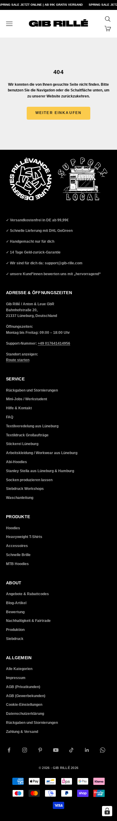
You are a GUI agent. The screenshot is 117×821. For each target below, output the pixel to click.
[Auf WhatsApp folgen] (103, 750)
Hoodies (13, 528)
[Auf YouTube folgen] (56, 750)
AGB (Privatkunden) (23, 687)
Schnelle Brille (18, 555)
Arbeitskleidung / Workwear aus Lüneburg (41, 453)
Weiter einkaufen (58, 113)
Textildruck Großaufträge (27, 435)
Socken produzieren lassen (29, 480)
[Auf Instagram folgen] (25, 750)
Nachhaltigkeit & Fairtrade (28, 621)
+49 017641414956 (54, 343)
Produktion (15, 630)
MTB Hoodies (17, 564)
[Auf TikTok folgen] (71, 750)
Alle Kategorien (19, 669)
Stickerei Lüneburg (22, 444)
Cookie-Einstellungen (24, 705)
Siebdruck (14, 639)
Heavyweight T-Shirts (24, 537)
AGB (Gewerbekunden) (25, 696)
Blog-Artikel (16, 603)
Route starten (17, 360)
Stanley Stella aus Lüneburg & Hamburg (40, 471)
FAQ (9, 417)
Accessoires (17, 546)
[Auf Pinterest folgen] (40, 750)
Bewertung (15, 612)
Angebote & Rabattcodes (27, 594)
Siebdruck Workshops (25, 489)
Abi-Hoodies (16, 462)
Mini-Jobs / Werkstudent (26, 399)
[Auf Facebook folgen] (9, 750)
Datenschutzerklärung (25, 714)
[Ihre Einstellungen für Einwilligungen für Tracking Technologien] (107, 811)
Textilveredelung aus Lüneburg (32, 426)
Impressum (16, 678)
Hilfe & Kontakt (19, 408)
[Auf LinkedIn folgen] (87, 750)
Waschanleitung (19, 498)
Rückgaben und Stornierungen (32, 390)
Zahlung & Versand (22, 732)
